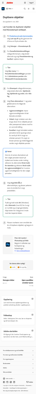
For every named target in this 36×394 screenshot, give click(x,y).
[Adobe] (10, 2)
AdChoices (25, 390)
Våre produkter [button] (7, 372)
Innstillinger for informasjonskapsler (18, 388)
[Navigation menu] (3, 2)
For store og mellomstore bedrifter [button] (13, 355)
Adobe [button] (5, 368)
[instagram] (7, 382)
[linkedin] (14, 382)
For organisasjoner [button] (8, 359)
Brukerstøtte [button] (6, 363)
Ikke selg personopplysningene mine (11, 390)
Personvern (28, 385)
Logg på (31, 2)
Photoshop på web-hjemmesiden (21, 36)
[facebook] (4, 382)
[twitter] (11, 382)
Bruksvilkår (5, 388)
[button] (24, 2)
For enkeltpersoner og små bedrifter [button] (13, 350)
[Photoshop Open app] (33, 9)
